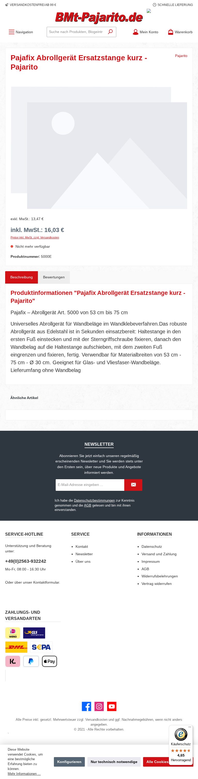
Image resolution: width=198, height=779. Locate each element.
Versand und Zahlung (159, 554)
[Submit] (133, 485)
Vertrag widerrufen (157, 584)
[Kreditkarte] (5, 675)
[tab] (21, 277)
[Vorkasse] (41, 647)
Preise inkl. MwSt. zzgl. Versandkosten (35, 237)
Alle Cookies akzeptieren (168, 762)
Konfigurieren (69, 762)
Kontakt (82, 546)
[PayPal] (31, 661)
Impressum (151, 561)
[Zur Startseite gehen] (99, 18)
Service (80, 534)
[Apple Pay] (49, 661)
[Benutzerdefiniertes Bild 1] (34, 633)
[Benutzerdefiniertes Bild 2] (16, 647)
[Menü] (190, 728)
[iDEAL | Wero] (12, 633)
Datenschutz (152, 546)
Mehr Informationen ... (24, 774)
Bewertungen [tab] (54, 277)
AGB (87, 505)
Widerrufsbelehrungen (160, 576)
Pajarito (181, 56)
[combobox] (76, 32)
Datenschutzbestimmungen (94, 500)
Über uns (83, 561)
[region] (99, 148)
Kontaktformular (46, 582)
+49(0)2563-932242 (25, 561)
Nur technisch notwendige (114, 762)
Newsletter (84, 554)
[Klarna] (12, 661)
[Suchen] (110, 32)
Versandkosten (96, 720)
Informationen (154, 534)
